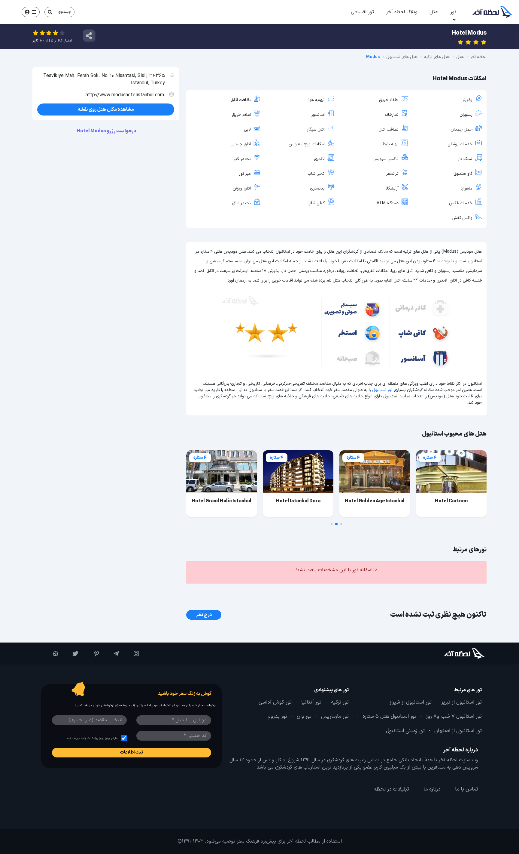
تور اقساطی (362, 12)
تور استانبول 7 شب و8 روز (454, 716)
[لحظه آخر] (447, 653)
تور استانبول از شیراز (411, 702)
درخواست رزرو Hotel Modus (107, 131)
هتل (433, 12)
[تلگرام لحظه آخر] (111, 653)
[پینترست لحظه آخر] (91, 653)
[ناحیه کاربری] (31, 12)
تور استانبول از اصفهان (458, 731)
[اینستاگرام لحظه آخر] (132, 653)
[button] (346, 524)
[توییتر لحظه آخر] (71, 653)
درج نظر (204, 614)
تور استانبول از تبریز (461, 702)
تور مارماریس (335, 716)
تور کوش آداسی (275, 702)
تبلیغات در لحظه (391, 789)
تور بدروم (277, 716)
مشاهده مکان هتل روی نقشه (106, 109)
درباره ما (432, 789)
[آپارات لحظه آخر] (51, 653)
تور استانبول (382, 390)
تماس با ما (466, 789)
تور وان (304, 716)
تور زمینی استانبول (405, 731)
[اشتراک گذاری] (89, 35)
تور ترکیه (340, 702)
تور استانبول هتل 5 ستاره (389, 716)
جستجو (64, 12)
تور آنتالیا (311, 702)
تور (453, 12)
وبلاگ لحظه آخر (401, 12)
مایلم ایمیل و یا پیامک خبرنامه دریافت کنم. (91, 738)
